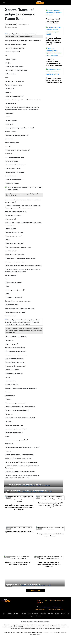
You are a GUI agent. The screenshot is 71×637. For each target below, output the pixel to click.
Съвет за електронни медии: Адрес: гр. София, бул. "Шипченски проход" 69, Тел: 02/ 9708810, (29, 632)
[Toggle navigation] (4, 2)
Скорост (38, 528)
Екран (8, 497)
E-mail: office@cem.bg (60, 632)
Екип (45, 600)
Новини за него (11, 24)
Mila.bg (57, 613)
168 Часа (16, 613)
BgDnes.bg (43, 613)
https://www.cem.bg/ (35, 634)
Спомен (38, 616)
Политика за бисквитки (55, 609)
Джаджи (7, 486)
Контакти (40, 602)
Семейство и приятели (57, 600)
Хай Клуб (23, 613)
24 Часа (9, 613)
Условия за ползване (43, 607)
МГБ (4, 613)
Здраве (7, 492)
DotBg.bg (50, 613)
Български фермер (33, 613)
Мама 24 (63, 613)
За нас (39, 600)
